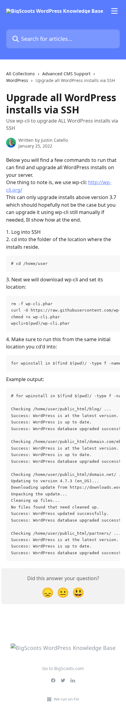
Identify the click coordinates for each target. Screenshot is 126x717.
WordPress (17, 80)
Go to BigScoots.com (63, 668)
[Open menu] (114, 11)
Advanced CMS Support (66, 74)
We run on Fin (66, 699)
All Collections (20, 74)
